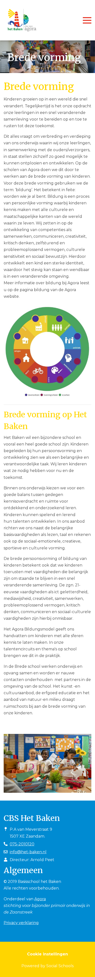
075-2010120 (22, 844)
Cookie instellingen (47, 954)
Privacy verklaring (21, 922)
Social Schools (60, 966)
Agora (40, 899)
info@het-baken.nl (28, 852)
